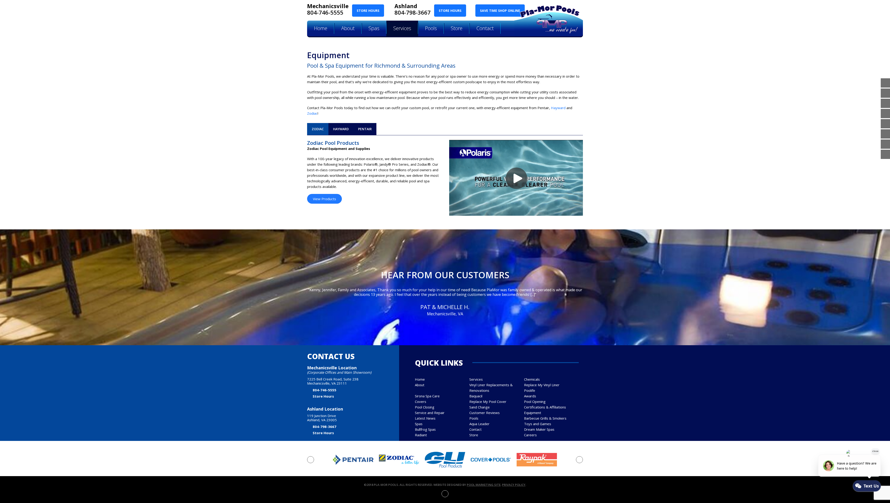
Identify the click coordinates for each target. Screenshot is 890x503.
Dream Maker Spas (539, 429)
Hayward (558, 107)
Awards (530, 396)
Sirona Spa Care (427, 396)
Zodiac (312, 113)
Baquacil (475, 396)
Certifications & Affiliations (545, 407)
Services (476, 379)
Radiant (421, 435)
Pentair (365, 129)
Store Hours (368, 10)
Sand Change (479, 407)
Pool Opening (535, 401)
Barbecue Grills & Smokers (545, 418)
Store (473, 435)
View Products (324, 198)
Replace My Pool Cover (487, 401)
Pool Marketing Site (484, 485)
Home (420, 379)
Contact (475, 429)
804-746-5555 (325, 12)
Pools (473, 418)
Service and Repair (430, 412)
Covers (420, 401)
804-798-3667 (412, 12)
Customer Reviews (484, 412)
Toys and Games (537, 423)
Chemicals (532, 379)
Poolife (529, 390)
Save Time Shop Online (500, 10)
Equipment (532, 412)
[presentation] (310, 459)
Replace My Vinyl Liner (541, 385)
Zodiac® (424, 164)
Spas (419, 423)
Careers (530, 435)
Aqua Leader (479, 423)
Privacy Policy (513, 485)
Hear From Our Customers (445, 275)
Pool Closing (424, 407)
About (419, 385)
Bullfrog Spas (425, 429)
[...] (532, 294)
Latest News (425, 418)
